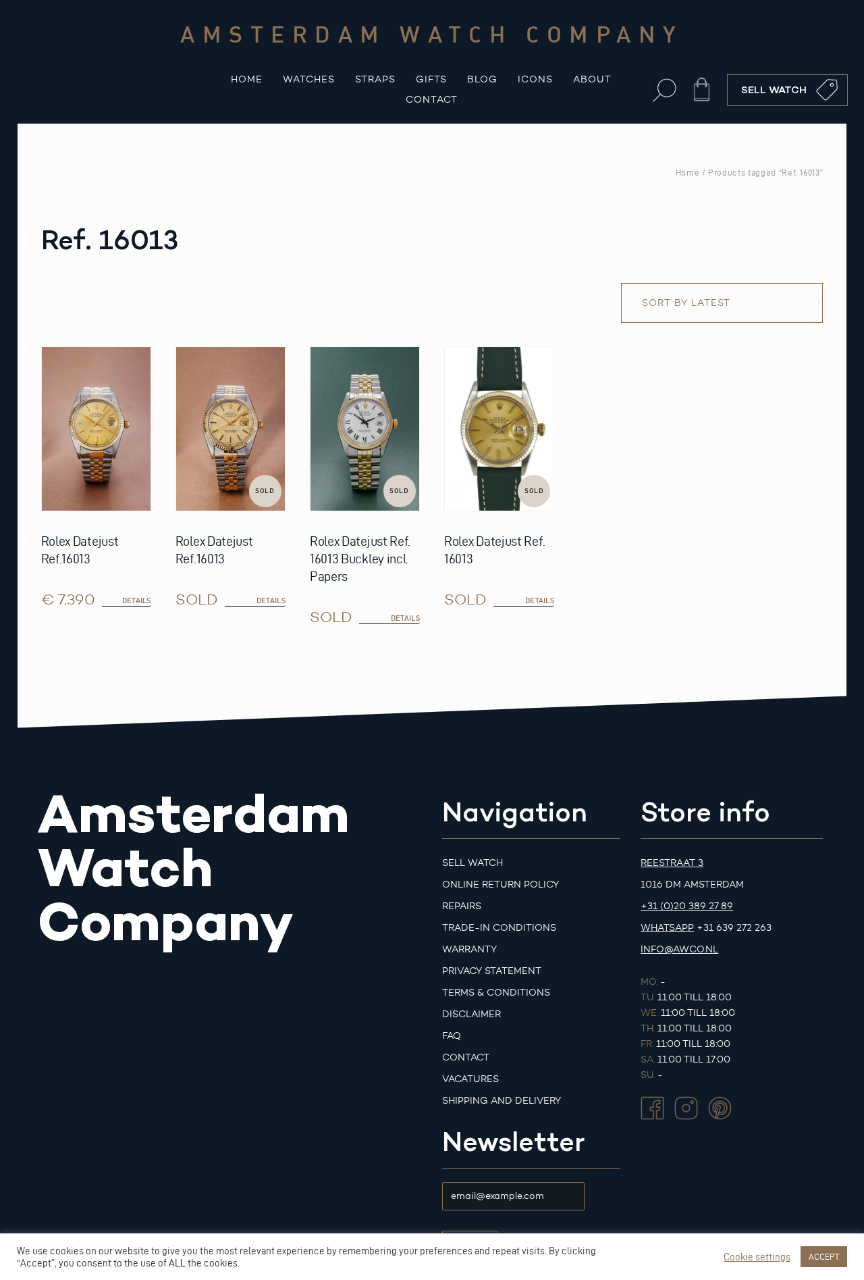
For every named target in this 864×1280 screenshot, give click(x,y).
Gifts (431, 79)
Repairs (461, 906)
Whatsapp (667, 927)
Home (247, 79)
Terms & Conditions (496, 992)
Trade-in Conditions (499, 927)
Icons (535, 79)
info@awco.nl (679, 949)
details (271, 600)
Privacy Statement (491, 971)
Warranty (469, 949)
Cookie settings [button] (757, 1257)
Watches (309, 79)
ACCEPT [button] (824, 1256)
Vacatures (470, 1079)
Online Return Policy (500, 884)
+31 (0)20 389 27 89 (687, 906)
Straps (375, 79)
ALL (177, 1263)
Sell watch (472, 863)
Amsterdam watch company (432, 34)
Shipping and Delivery (501, 1100)
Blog (482, 79)
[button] (664, 90)
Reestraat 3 (672, 863)
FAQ (451, 1036)
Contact (432, 99)
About (592, 79)
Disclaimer (471, 1014)
